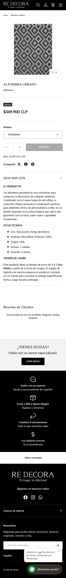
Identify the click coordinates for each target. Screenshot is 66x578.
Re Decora (14, 570)
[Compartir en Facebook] (26, 164)
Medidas (7, 127)
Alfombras (8, 90)
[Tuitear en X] (19, 164)
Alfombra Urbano (18, 15)
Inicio (5, 15)
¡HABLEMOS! (33, 361)
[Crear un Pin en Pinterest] (32, 164)
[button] (53, 5)
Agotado (44, 147)
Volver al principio (33, 457)
